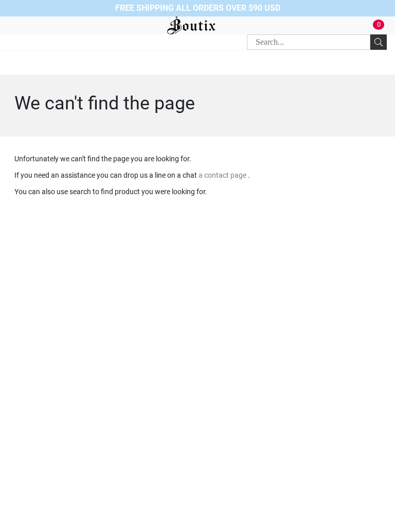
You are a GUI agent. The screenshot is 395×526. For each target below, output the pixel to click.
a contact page (223, 175)
